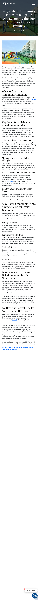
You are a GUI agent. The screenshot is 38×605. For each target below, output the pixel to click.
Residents (10, 181)
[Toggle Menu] (33, 4)
